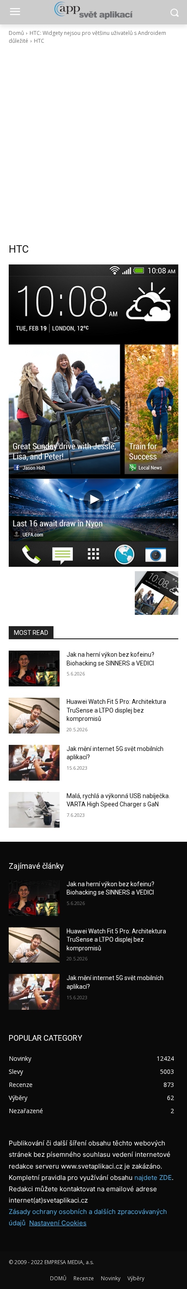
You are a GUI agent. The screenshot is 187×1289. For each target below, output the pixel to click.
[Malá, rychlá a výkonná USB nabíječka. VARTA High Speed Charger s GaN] (34, 810)
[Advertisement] (93, 143)
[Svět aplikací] (93, 10)
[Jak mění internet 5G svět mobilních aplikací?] (34, 763)
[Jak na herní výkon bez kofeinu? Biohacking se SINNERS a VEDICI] (34, 668)
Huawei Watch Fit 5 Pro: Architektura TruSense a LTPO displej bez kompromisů (116, 710)
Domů (16, 33)
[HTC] (93, 415)
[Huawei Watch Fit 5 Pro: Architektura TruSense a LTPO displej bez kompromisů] (34, 716)
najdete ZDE (153, 1177)
